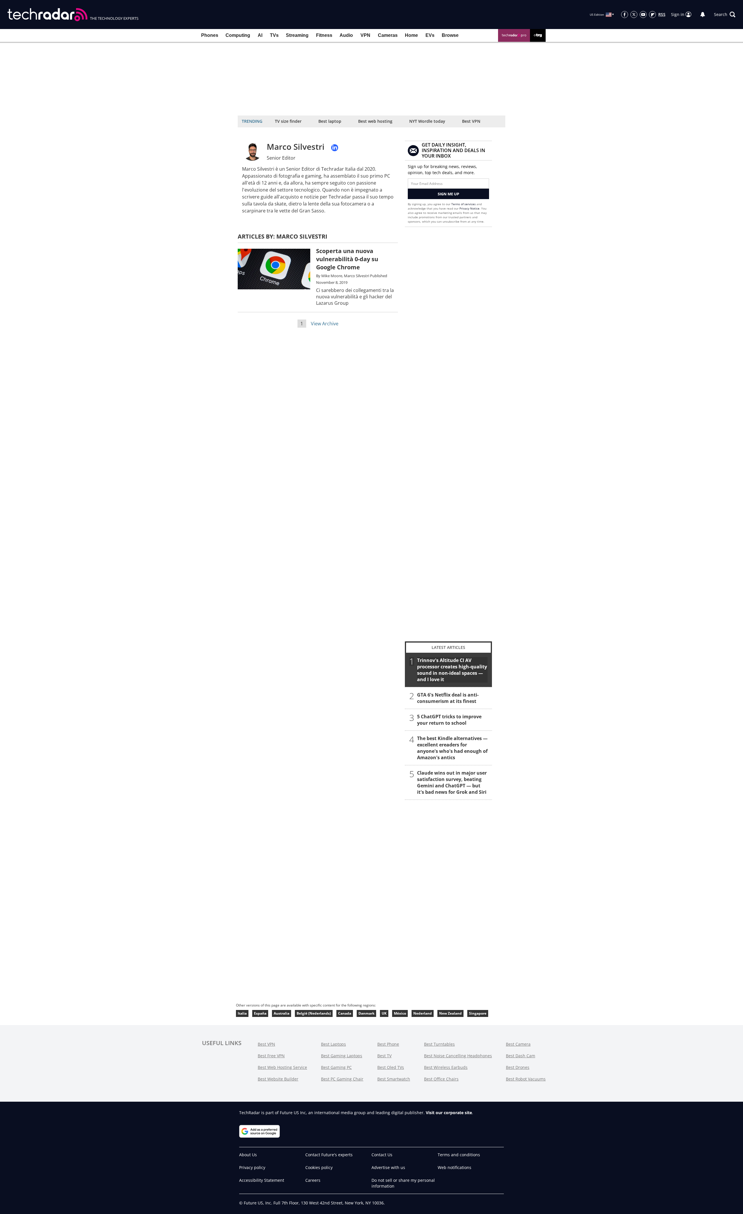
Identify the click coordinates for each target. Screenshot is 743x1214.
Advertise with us (388, 1167)
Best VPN (471, 121)
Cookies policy (319, 1167)
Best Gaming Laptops (341, 1055)
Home (411, 35)
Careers (312, 1180)
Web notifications (454, 1167)
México (400, 1013)
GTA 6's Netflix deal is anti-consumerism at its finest (448, 698)
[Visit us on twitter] (633, 14)
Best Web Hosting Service (282, 1067)
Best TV (384, 1055)
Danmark (366, 1013)
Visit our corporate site (449, 1112)
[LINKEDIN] (334, 147)
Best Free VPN (271, 1055)
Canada (344, 1013)
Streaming (297, 35)
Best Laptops (333, 1044)
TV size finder (288, 121)
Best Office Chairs (441, 1079)
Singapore (477, 1013)
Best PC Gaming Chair (342, 1079)
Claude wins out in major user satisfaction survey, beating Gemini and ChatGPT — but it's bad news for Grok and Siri (452, 782)
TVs (274, 35)
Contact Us (382, 1154)
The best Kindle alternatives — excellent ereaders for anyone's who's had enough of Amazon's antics (452, 748)
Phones (209, 35)
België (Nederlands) (314, 1013)
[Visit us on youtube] (643, 14)
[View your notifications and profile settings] (702, 14)
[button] (724, 14)
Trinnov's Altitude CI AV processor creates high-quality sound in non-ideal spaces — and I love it (452, 670)
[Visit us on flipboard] (652, 14)
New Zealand (450, 1013)
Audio (346, 35)
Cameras (388, 35)
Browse (450, 35)
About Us (248, 1154)
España (260, 1013)
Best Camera (518, 1044)
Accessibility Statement (261, 1180)
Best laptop (329, 121)
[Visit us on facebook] (624, 14)
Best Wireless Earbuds (446, 1067)
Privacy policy (252, 1167)
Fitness (324, 35)
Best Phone (388, 1044)
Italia (242, 1013)
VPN (365, 35)
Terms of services (464, 204)
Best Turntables (439, 1044)
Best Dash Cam (520, 1055)
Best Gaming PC (336, 1067)
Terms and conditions (459, 1154)
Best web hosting (375, 121)
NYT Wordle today (427, 121)
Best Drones (517, 1067)
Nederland (422, 1013)
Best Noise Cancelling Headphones (458, 1055)
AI (260, 35)
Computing (238, 35)
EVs (429, 35)
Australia (281, 1013)
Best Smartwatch (393, 1079)
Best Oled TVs (390, 1067)
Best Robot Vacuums (526, 1079)
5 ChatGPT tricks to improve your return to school (449, 719)
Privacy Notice (469, 208)
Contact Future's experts (329, 1154)
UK (384, 1013)
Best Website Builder (278, 1079)
